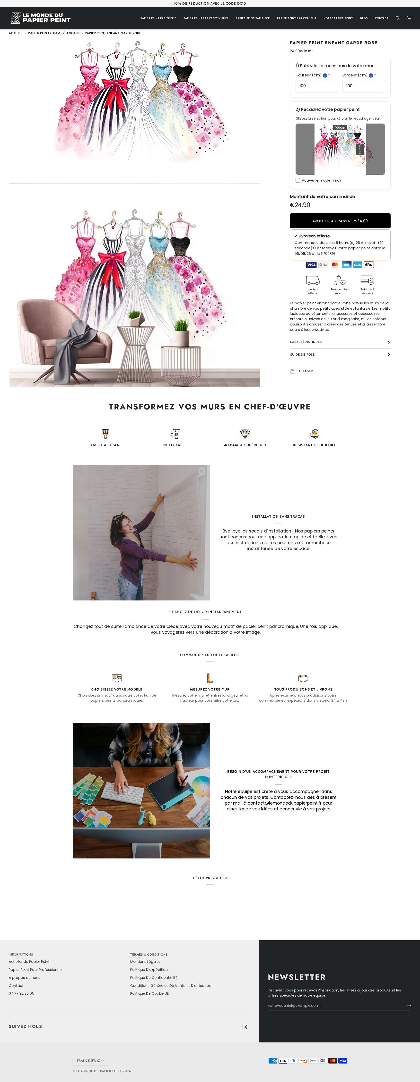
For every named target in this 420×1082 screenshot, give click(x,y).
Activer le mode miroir (321, 180)
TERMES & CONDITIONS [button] (149, 954)
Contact (16, 985)
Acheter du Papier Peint (29, 961)
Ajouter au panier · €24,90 (340, 220)
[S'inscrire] (404, 1006)
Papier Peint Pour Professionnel (35, 969)
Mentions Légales (145, 961)
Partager (305, 371)
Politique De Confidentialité (154, 977)
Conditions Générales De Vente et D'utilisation (170, 985)
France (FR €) (88, 1060)
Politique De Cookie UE (149, 993)
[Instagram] (245, 1027)
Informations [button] (21, 954)
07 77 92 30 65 (21, 993)
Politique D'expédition (149, 969)
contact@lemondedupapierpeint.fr (285, 803)
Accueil (16, 33)
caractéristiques (306, 342)
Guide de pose (302, 354)
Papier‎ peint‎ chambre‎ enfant (54, 33)
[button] (158, 18)
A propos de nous (24, 977)
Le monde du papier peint (99, 1071)
